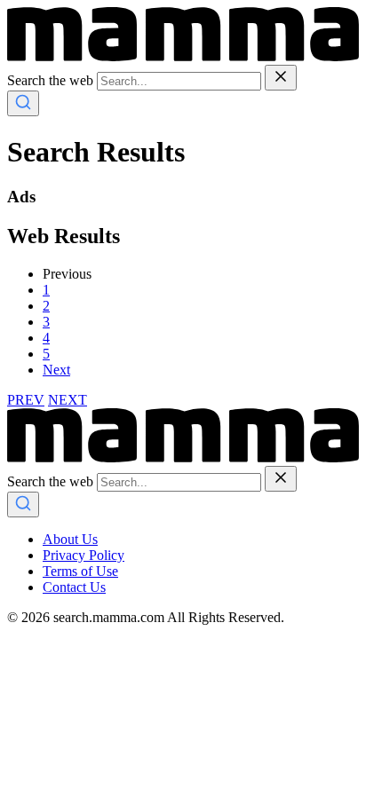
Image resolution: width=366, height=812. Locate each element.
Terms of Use (80, 571)
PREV (25, 399)
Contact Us (74, 587)
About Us (70, 539)
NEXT (67, 399)
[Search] (23, 103)
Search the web (50, 80)
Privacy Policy (83, 555)
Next (56, 369)
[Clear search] (281, 78)
